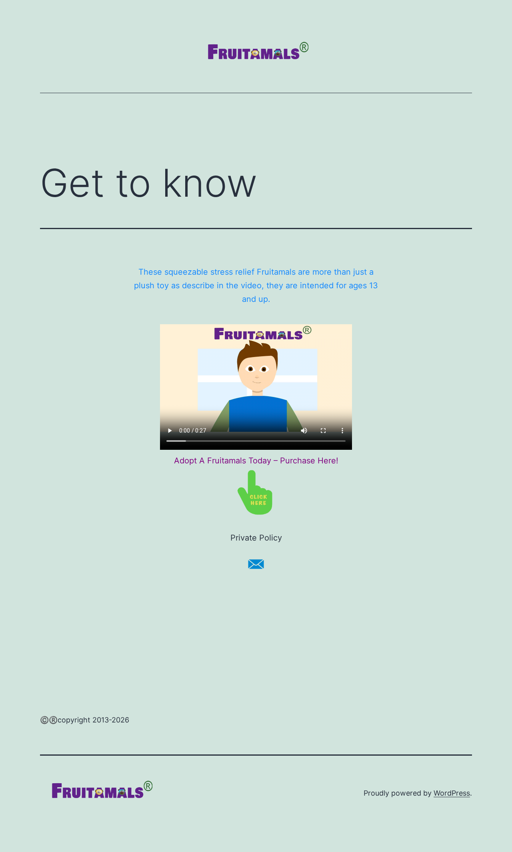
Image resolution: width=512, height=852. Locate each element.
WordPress (452, 793)
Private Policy (256, 538)
